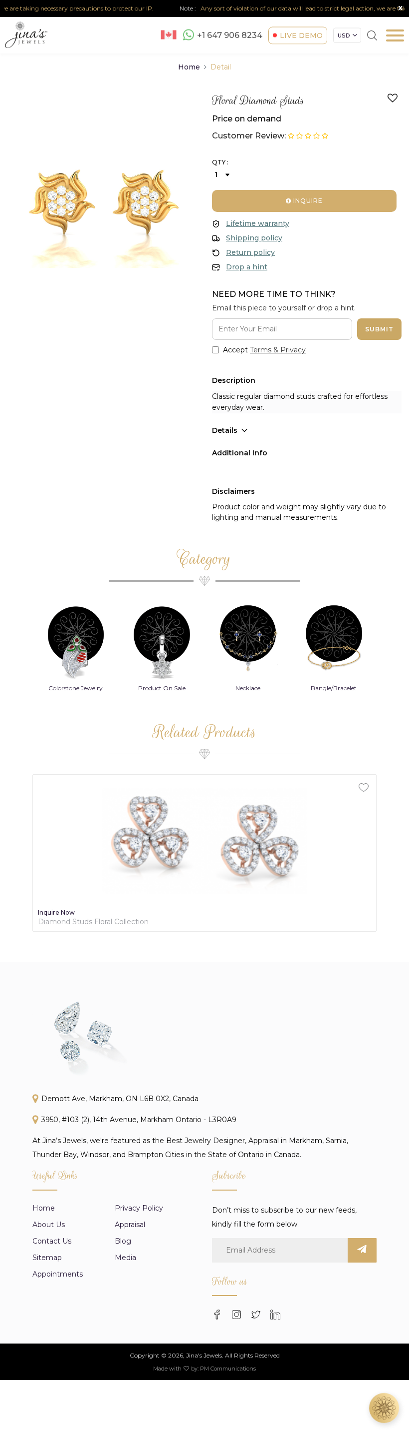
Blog (123, 1241)
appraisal (130, 1224)
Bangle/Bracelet (247, 688)
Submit (379, 329)
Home (189, 66)
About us (48, 1224)
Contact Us (51, 1241)
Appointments (57, 1274)
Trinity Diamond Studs (76, 922)
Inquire (307, 200)
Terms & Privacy (278, 349)
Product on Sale (75, 688)
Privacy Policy (139, 1208)
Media (125, 1257)
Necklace (161, 688)
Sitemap (47, 1257)
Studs (334, 688)
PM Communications (228, 1368)
